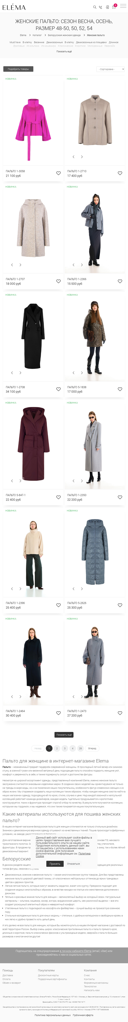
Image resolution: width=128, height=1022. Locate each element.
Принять (55, 863)
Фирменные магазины (96, 982)
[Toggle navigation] (123, 6)
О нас (87, 975)
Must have (15, 42)
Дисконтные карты (48, 975)
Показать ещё (64, 51)
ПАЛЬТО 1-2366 (76, 279)
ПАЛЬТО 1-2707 (15, 279)
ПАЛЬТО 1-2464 (15, 711)
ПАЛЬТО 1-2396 (15, 603)
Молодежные (95, 45)
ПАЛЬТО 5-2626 (76, 603)
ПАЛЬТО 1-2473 (76, 711)
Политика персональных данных (53, 1015)
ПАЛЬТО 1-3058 (15, 171)
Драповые (18, 45)
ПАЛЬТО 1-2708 (15, 387)
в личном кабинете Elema (76, 951)
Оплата (6, 979)
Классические (65, 45)
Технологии (90, 986)
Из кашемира (48, 45)
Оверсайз (109, 45)
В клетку (27, 42)
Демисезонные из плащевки (91, 42)
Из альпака (33, 45)
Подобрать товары (18, 69)
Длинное (113, 42)
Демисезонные (54, 42)
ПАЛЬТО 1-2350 (76, 495)
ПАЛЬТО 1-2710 (76, 171)
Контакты (89, 979)
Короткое (80, 45)
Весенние (39, 42)
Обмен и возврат (11, 982)
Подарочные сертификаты (52, 979)
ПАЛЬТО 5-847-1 (16, 495)
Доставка (7, 975)
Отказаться (73, 863)
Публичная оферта (83, 1015)
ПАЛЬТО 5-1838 (76, 387)
